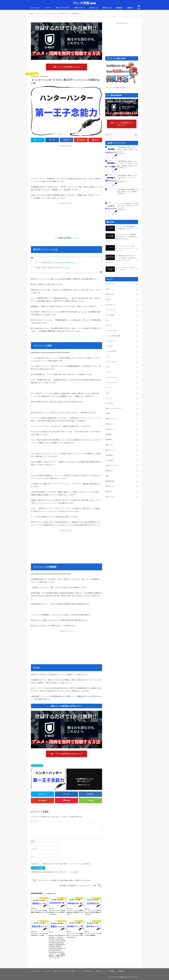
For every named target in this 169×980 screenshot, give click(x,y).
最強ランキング (107, 7)
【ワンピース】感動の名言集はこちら (117, 87)
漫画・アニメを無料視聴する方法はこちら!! (66, 754)
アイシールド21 (111, 310)
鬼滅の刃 (108, 491)
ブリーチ (108, 387)
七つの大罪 (109, 403)
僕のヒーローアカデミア (63, 7)
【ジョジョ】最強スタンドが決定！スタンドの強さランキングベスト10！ (127, 206)
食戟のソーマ (110, 486)
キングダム (109, 325)
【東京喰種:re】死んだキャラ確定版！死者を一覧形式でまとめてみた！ (127, 149)
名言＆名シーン (93, 7)
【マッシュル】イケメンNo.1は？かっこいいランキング (125, 248)
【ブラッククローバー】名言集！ (125, 268)
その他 (108, 299)
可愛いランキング (79, 7)
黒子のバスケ (110, 497)
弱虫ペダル (109, 445)
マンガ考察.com (84, 3)
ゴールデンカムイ (111, 330)
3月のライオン (110, 284)
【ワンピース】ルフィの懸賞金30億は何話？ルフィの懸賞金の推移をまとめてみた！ (121, 238)
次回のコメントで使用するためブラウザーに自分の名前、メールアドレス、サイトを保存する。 (62, 864)
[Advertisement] (66, 163)
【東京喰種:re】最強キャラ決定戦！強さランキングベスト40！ (127, 178)
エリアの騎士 (110, 315)
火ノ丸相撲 (109, 460)
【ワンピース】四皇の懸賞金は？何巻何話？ (125, 228)
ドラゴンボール (111, 362)
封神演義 (108, 439)
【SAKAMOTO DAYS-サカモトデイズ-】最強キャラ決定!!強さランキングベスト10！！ (121, 259)
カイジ (108, 320)
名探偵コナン (110, 424)
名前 (33, 841)
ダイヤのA (109, 346)
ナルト (108, 367)
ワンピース (48, 7)
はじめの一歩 (110, 304)
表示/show (74, 238)
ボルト (108, 393)
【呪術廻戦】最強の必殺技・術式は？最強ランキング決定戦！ (127, 190)
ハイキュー (109, 372)
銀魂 (107, 476)
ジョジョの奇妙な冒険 (113, 336)
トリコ (108, 356)
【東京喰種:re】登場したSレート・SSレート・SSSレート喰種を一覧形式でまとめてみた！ (127, 163)
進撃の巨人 (130, 7)
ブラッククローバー (112, 382)
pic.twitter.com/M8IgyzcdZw (65, 262)
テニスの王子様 (111, 351)
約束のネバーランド (112, 465)
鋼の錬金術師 (110, 481)
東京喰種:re (119, 7)
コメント (34, 821)
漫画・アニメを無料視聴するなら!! (66, 67)
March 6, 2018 (64, 267)
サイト (33, 856)
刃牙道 (108, 413)
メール (34, 848)
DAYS (108, 289)
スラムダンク (110, 341)
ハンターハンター (35, 7)
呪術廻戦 (108, 434)
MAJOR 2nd (110, 294)
